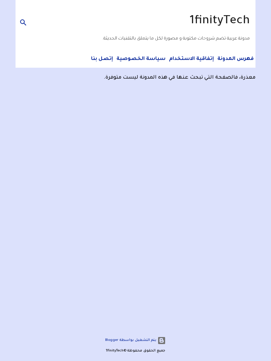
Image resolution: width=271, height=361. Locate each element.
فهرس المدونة (235, 59)
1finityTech (219, 21)
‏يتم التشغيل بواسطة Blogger (131, 340)
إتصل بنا (102, 59)
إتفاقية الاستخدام (191, 59)
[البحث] (21, 22)
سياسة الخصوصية (140, 59)
